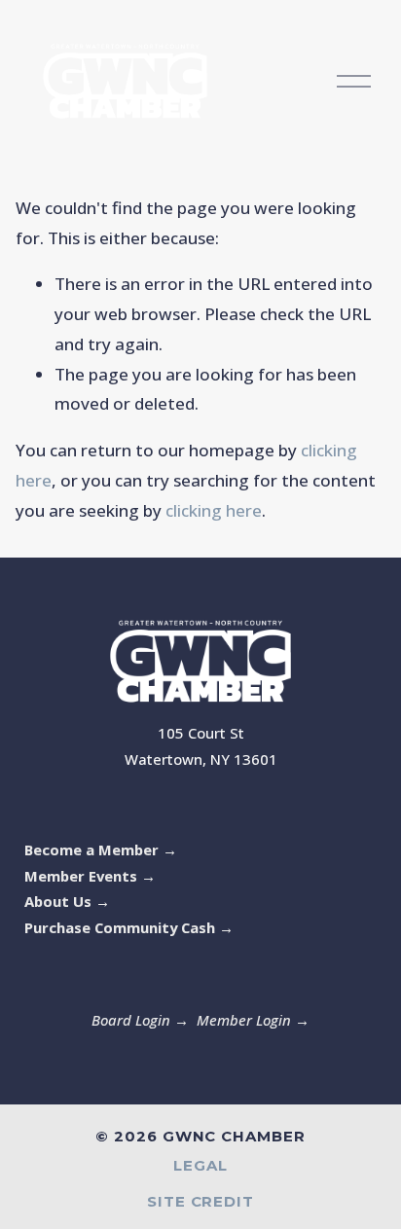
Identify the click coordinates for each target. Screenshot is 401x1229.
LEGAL (200, 1166)
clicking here (213, 510)
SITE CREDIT (200, 1202)
